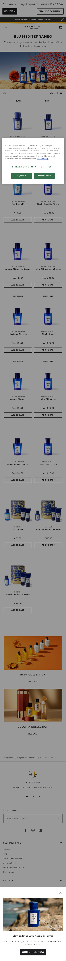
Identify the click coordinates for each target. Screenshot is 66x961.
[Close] (60, 893)
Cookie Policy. (43, 159)
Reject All (21, 176)
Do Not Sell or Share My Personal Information (33, 167)
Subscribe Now (32, 952)
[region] (33, 161)
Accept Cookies (45, 176)
